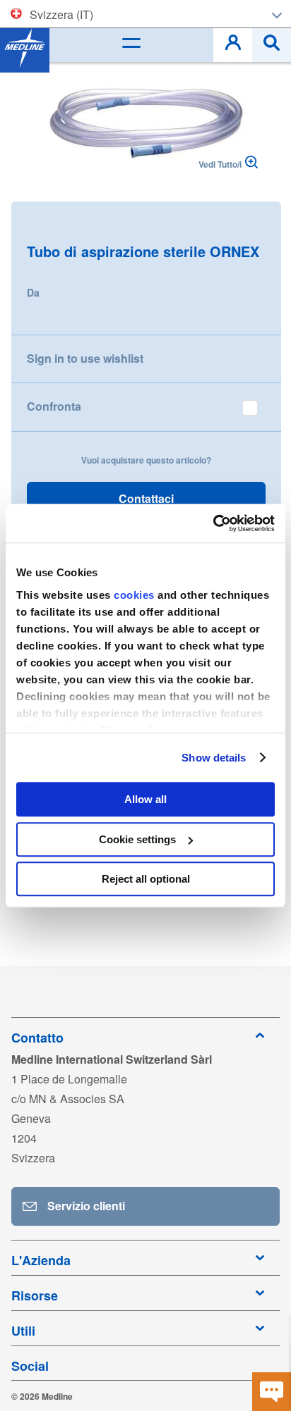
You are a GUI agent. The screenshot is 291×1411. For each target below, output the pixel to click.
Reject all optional (146, 879)
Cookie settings (137, 839)
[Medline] (24, 48)
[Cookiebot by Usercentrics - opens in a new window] (213, 523)
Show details (214, 758)
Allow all (145, 799)
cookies (136, 595)
